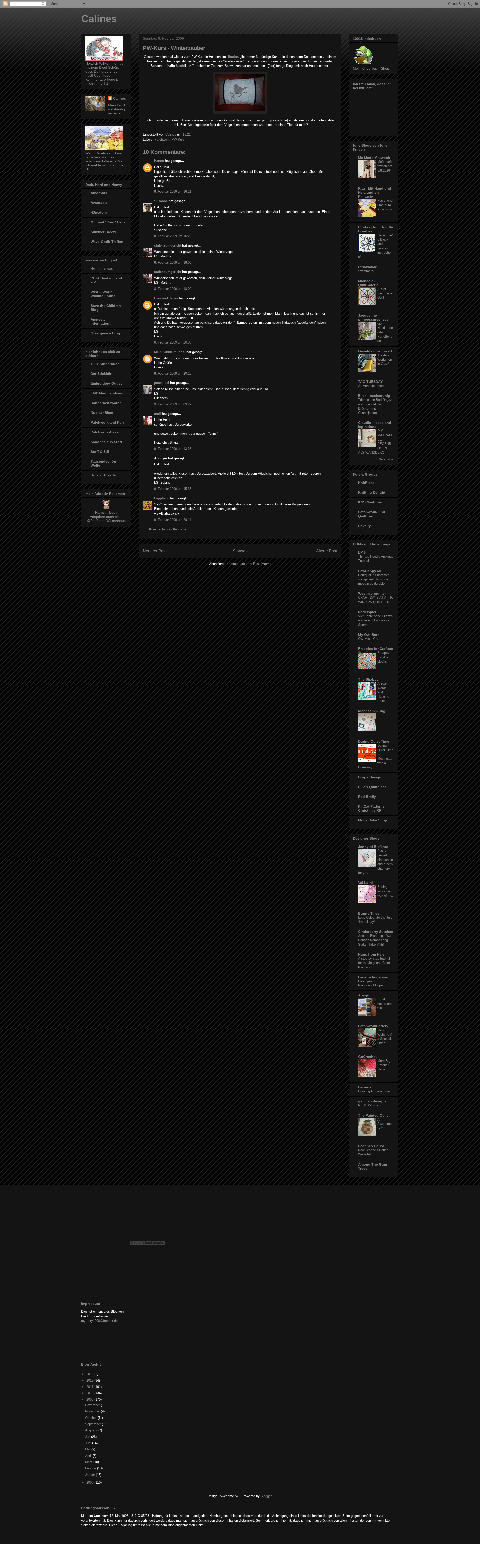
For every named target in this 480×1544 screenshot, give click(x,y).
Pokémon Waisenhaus (108, 521)
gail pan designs (372, 1101)
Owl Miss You (368, 639)
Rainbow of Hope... (372, 985)
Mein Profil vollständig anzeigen (116, 109)
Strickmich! (368, 267)
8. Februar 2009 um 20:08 (173, 342)
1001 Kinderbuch (105, 364)
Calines (99, 18)
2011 (90, 1387)
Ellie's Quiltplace (372, 787)
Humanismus (102, 268)
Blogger (266, 1496)
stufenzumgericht (167, 245)
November (93, 1411)
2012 (90, 1380)
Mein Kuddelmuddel (170, 352)
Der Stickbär (101, 374)
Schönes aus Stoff (106, 442)
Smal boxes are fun (385, 1003)
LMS (362, 552)
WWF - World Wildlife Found (103, 294)
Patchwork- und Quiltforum (371, 514)
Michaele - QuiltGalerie (368, 283)
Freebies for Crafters (375, 649)
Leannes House (371, 1146)
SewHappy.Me (370, 571)
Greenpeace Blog (105, 333)
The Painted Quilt (373, 1115)
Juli (88, 1437)
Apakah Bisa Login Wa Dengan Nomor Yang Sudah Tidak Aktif (374, 940)
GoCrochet (367, 1057)
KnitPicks (366, 483)
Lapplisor (161, 498)
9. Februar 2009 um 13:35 (173, 449)
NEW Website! (369, 1105)
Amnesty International (101, 321)
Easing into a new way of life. (385, 891)
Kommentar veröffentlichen (168, 529)
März (89, 1462)
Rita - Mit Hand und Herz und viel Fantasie (374, 192)
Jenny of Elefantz (373, 847)
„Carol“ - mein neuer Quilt (386, 293)
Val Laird (365, 883)
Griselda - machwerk (375, 351)
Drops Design (370, 777)
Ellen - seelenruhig (374, 396)
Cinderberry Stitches (375, 932)
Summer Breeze (104, 232)
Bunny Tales (369, 913)
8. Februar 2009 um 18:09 (173, 262)
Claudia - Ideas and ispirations (374, 425)
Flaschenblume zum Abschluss (385, 205)
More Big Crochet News (384, 1065)
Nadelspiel (367, 612)
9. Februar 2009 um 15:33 (173, 489)
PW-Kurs (178, 139)
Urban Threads (103, 475)
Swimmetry (366, 271)
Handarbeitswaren (106, 403)
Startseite (241, 551)
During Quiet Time (373, 741)
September (93, 1424)
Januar (90, 1475)
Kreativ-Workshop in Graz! (385, 359)
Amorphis (99, 193)
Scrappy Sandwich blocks (385, 657)
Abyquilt (365, 995)
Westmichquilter (372, 593)
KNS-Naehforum (372, 502)
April (89, 1456)
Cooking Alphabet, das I (375, 1091)
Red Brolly (367, 797)
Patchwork (162, 139)
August (90, 1430)
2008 (90, 1482)
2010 (90, 1393)
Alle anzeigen (386, 459)
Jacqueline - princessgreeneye (373, 317)
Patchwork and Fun (107, 422)
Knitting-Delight (372, 492)
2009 (90, 1399)
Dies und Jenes (166, 298)
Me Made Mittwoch (374, 158)
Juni (88, 1443)
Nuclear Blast (102, 413)
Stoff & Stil (100, 452)
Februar (91, 1468)
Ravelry (364, 526)
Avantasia (99, 203)
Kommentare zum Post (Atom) (248, 564)
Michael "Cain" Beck (108, 222)
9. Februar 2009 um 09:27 (173, 404)
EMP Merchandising (108, 393)
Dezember (93, 1405)
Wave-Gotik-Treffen (107, 242)
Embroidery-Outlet (106, 383)
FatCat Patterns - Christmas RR (372, 808)
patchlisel (161, 383)
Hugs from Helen (372, 954)
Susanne (161, 201)
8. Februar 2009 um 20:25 (173, 373)
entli (157, 414)
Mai (88, 1449)
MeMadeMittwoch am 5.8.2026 (386, 166)
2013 (90, 1374)
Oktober (91, 1418)
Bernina (365, 1087)
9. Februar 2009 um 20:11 (172, 520)
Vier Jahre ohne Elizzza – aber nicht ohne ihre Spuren (375, 620)
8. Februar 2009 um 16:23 (173, 236)
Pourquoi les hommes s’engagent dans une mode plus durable (374, 579)
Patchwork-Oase (105, 432)
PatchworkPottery (373, 1026)
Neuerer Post (154, 551)
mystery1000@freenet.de (99, 1321)
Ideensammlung (372, 711)
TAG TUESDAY (370, 382)
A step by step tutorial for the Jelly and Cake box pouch (374, 963)
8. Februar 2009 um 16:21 (173, 191)
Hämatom (99, 212)
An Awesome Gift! (385, 1124)
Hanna (159, 161)
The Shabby (368, 679)
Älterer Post (326, 551)
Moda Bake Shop (372, 820)
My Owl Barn (369, 635)
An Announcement (371, 386)
